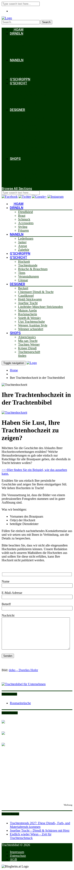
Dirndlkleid (25, 37)
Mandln (16, 60)
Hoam (18, 30)
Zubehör (23, 75)
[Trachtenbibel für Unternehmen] (24, 684)
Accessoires (26, 49)
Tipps (21, 98)
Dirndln (16, 33)
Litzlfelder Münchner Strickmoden (40, 132)
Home (14, 370)
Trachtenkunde (27, 91)
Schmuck (24, 45)
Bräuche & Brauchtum (32, 95)
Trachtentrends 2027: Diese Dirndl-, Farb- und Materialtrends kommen (40, 825)
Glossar (23, 106)
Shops (15, 159)
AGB (13, 859)
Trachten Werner (29, 170)
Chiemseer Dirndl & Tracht (35, 117)
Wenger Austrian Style (32, 151)
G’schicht (18, 83)
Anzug (22, 71)
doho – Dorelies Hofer (23, 670)
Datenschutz (18, 855)
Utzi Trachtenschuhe (31, 147)
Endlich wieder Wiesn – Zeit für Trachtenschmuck (30, 836)
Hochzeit (24, 87)
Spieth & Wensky (29, 143)
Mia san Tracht (27, 166)
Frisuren (23, 56)
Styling (22, 52)
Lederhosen (25, 64)
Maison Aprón (27, 136)
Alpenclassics (27, 163)
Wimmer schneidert (30, 155)
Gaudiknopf (26, 121)
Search (46, 22)
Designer (17, 110)
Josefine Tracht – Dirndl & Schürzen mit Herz (39, 830)
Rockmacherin (27, 140)
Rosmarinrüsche (20, 703)
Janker (22, 68)
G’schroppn (20, 79)
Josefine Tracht (28, 129)
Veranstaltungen (28, 102)
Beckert (23, 114)
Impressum (17, 852)
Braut (21, 41)
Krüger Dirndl (27, 174)
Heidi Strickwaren (30, 125)
